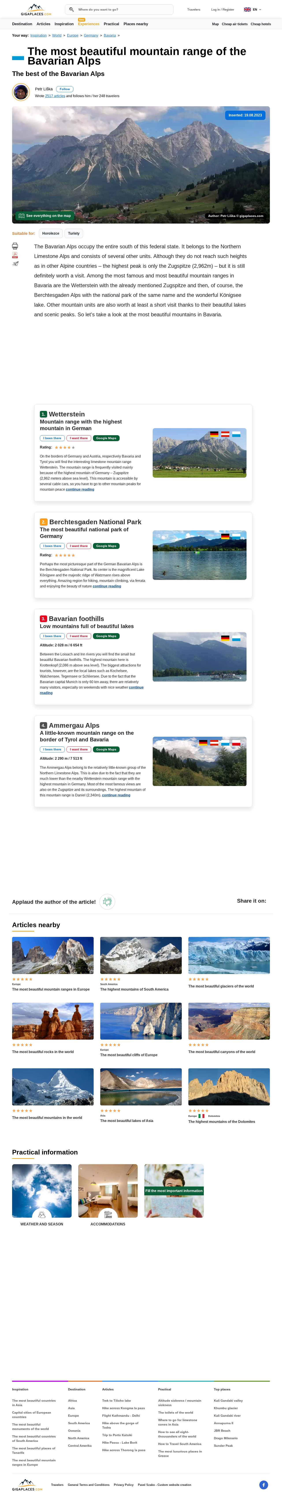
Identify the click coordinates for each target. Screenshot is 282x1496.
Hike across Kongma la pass (123, 1408)
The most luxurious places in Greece (180, 1454)
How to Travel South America (179, 1444)
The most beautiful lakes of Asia (126, 1121)
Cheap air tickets (235, 24)
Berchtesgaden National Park (95, 522)
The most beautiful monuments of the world (30, 1427)
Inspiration (64, 24)
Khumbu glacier (226, 1408)
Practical (111, 24)
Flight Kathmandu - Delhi (121, 1415)
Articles (43, 24)
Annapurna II (223, 1423)
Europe (16, 984)
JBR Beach (222, 1430)
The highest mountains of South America (134, 989)
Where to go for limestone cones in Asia (177, 1422)
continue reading (80, 489)
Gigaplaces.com (36, 10)
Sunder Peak (223, 1445)
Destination (22, 24)
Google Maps (106, 438)
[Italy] (203, 1116)
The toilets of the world (175, 1412)
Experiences (88, 23)
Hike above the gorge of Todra (120, 1425)
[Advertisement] (152, 363)
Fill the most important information (174, 1191)
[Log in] (107, 902)
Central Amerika (80, 1445)
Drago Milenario (226, 1438)
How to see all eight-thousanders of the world (177, 1434)
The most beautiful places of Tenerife (33, 1450)
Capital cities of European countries (31, 1415)
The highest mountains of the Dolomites (221, 1122)
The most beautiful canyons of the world (221, 1052)
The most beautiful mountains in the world (47, 1118)
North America (78, 1438)
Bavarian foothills (76, 618)
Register (228, 9)
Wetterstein (67, 414)
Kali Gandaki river (227, 1415)
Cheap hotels (261, 24)
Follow (65, 89)
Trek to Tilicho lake (116, 1400)
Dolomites (214, 1116)
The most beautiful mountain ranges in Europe (51, 989)
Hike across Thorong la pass (123, 1450)
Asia (102, 1115)
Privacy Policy (124, 1485)
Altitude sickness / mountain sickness (179, 1403)
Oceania (74, 1430)
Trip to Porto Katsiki (117, 1435)
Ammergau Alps (74, 725)
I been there (52, 438)
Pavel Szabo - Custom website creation (164, 1485)
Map (215, 24)
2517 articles (55, 96)
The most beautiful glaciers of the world (221, 986)
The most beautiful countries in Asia (34, 1403)
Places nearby (136, 24)
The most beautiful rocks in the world (43, 1052)
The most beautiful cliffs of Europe (129, 1055)
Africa (72, 1400)
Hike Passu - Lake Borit (119, 1442)
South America (108, 984)
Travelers (193, 9)
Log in (215, 9)
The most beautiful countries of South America (34, 1439)
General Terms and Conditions (88, 1485)
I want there (79, 438)
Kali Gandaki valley (228, 1400)
